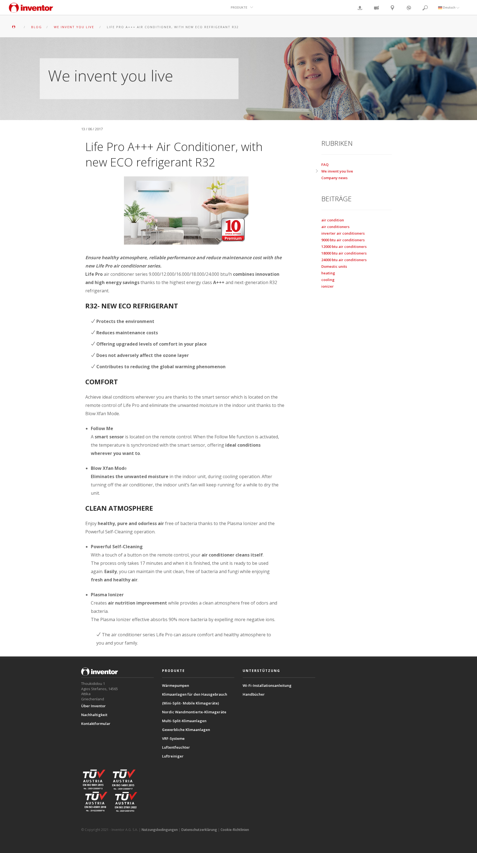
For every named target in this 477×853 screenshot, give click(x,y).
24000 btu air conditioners (344, 259)
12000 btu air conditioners (344, 246)
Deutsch (449, 7)
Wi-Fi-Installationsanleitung (267, 685)
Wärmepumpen (175, 685)
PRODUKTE (239, 7)
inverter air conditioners (343, 233)
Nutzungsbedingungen (160, 829)
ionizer (327, 286)
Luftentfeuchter (176, 747)
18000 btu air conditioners (344, 253)
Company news (334, 177)
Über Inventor (93, 705)
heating (328, 273)
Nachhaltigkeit (94, 714)
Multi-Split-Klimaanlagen (184, 720)
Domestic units (334, 266)
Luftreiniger (173, 756)
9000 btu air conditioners (343, 239)
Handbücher (254, 694)
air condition (332, 220)
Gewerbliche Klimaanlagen (186, 729)
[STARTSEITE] (15, 27)
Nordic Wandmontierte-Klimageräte (194, 711)
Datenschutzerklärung (199, 829)
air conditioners (335, 226)
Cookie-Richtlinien (235, 829)
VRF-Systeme (173, 738)
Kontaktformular (95, 723)
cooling (328, 279)
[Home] (31, 10)
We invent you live (337, 171)
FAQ (324, 164)
